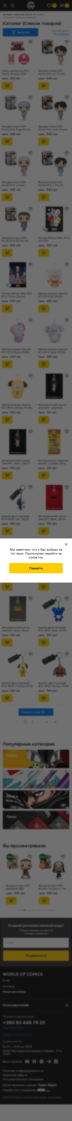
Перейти (36, 568)
